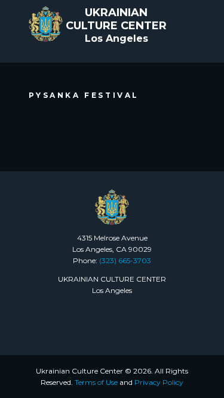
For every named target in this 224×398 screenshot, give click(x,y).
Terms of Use (96, 382)
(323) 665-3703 (125, 260)
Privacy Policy (158, 382)
